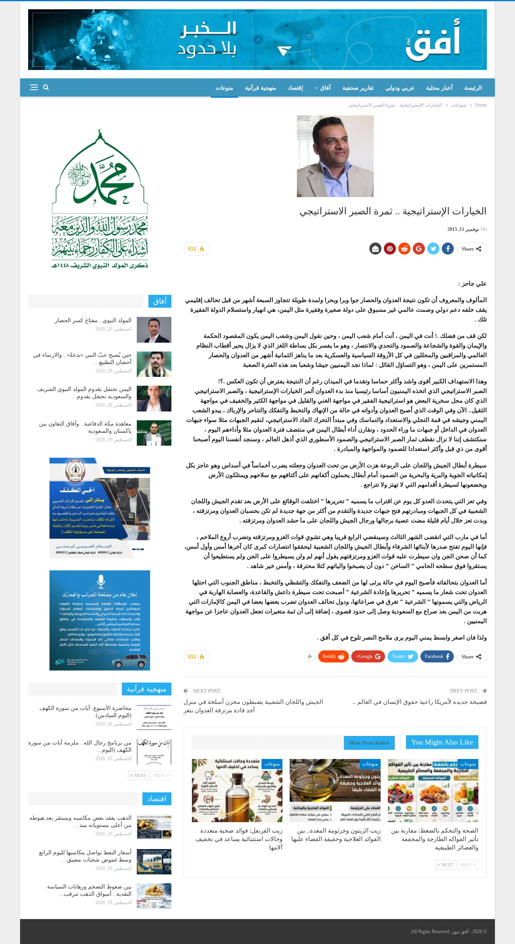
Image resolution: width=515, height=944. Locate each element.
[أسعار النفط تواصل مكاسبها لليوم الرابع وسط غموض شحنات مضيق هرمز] (154, 862)
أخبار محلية (439, 88)
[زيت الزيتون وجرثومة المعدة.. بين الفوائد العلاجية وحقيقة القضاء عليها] (335, 791)
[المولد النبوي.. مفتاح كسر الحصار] (154, 330)
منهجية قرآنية (260, 88)
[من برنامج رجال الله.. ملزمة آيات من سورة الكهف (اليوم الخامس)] (154, 752)
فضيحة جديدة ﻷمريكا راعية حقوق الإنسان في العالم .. (419, 702)
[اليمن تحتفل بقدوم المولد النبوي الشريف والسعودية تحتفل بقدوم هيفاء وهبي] (154, 398)
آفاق (325, 88)
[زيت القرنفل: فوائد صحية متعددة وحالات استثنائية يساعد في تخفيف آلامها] (237, 791)
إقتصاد (295, 88)
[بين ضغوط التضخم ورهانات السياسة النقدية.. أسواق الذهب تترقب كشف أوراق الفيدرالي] (154, 896)
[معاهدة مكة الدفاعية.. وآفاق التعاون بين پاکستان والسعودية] (154, 433)
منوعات (224, 88)
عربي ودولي (399, 88)
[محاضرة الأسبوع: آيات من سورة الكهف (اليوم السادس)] (154, 717)
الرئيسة (473, 88)
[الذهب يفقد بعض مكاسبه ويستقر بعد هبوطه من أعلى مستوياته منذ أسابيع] (154, 827)
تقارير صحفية (358, 88)
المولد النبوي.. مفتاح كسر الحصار (93, 320)
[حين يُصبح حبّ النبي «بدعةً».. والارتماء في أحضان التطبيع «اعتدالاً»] (154, 364)
